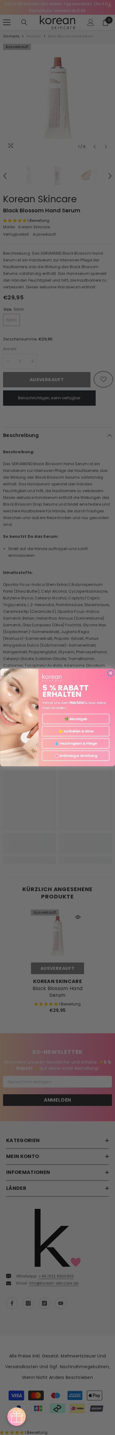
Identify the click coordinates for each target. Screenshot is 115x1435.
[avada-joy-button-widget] (16, 1416)
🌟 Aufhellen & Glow (76, 731)
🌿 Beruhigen (75, 718)
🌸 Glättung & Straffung (75, 755)
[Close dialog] (110, 673)
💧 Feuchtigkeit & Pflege (75, 743)
